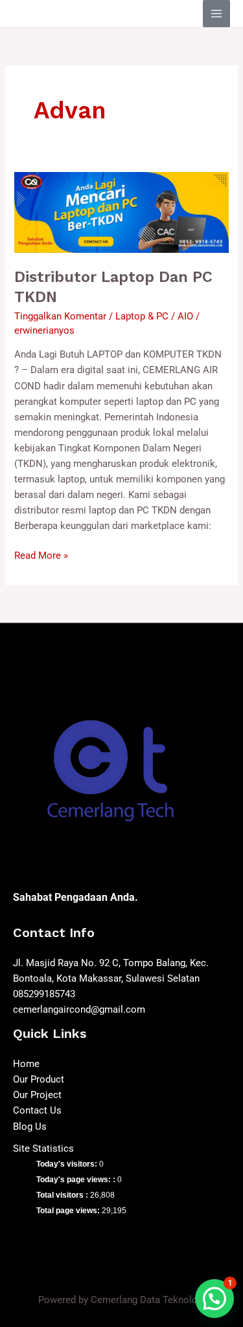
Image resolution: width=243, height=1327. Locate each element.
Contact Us (37, 1110)
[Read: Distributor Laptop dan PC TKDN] (121, 211)
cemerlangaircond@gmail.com (79, 1009)
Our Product (38, 1079)
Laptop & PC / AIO (154, 316)
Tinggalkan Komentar (60, 316)
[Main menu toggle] (216, 13)
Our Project (37, 1095)
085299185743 (44, 994)
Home (26, 1064)
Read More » (41, 554)
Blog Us (30, 1126)
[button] (214, 1298)
